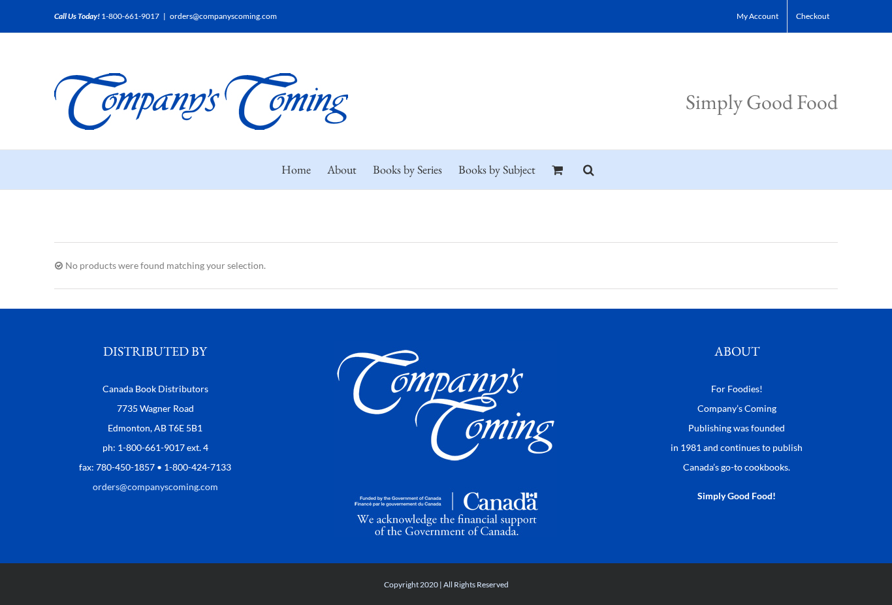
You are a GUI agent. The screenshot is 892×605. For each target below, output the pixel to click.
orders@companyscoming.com (223, 16)
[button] (588, 169)
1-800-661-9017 (130, 16)
